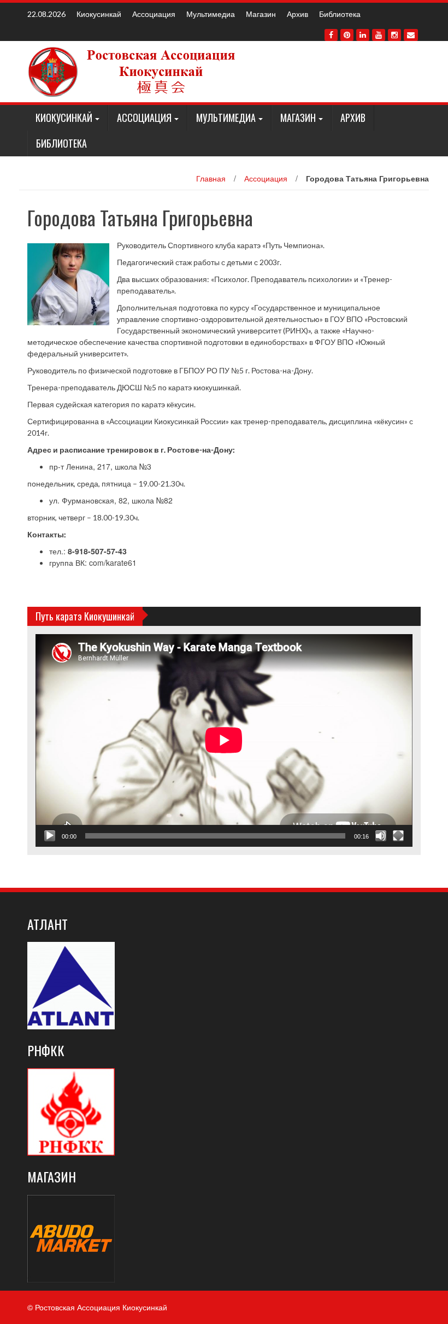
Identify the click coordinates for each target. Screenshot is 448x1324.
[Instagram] (394, 35)
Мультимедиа (210, 13)
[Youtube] (378, 35)
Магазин (261, 13)
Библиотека (340, 13)
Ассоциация (153, 13)
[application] (224, 740)
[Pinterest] (346, 35)
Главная (211, 178)
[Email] (411, 35)
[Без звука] (380, 835)
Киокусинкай (98, 13)
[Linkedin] (362, 35)
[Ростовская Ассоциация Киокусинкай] (133, 70)
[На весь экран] (398, 835)
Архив (297, 13)
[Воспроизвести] (49, 835)
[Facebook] (331, 35)
